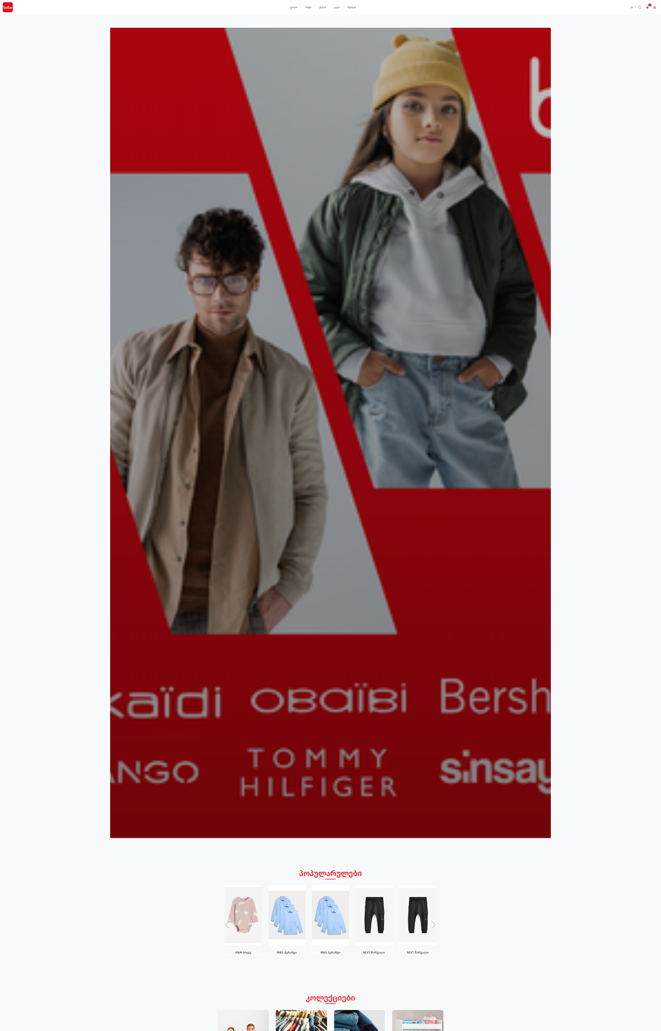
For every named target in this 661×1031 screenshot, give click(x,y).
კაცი (337, 7)
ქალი (322, 7)
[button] (433, 925)
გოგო (293, 7)
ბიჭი (308, 7)
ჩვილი (352, 7)
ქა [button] (632, 7)
